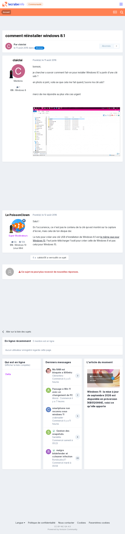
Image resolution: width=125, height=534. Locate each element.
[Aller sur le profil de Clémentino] (48, 370)
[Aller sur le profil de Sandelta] (48, 432)
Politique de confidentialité (41, 522)
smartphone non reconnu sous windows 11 (61, 411)
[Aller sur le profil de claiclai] (8, 46)
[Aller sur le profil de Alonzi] (48, 390)
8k (15, 242)
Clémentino (57, 376)
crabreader (57, 417)
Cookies (81, 522)
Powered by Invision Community (62, 529)
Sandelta (56, 437)
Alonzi (55, 398)
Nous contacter (66, 522)
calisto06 (41, 257)
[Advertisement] (62, 22)
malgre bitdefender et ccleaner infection (62, 453)
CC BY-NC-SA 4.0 (62, 526)
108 (23, 242)
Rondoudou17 (59, 460)
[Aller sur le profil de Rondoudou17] (48, 451)
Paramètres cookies (99, 522)
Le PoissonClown (17, 215)
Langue (19, 522)
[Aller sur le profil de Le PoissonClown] (18, 226)
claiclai (22, 44)
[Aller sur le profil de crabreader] (48, 409)
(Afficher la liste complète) (17, 365)
